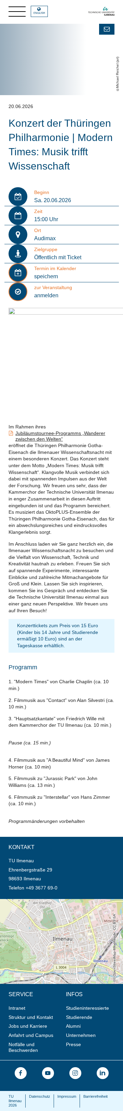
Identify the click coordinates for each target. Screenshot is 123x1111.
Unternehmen (81, 1035)
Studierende (79, 1017)
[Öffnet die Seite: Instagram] (75, 1073)
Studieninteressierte (87, 1008)
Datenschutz (39, 1096)
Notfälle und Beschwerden (23, 1047)
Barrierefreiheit (95, 1096)
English (39, 13)
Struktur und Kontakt (31, 1017)
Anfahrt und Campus (31, 1035)
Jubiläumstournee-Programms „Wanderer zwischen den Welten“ (60, 436)
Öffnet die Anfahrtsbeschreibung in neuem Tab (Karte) (58, 901)
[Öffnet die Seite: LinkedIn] (103, 1073)
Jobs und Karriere (28, 1026)
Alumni (73, 1026)
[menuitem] (35, 1008)
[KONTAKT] (106, 29)
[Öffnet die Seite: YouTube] (48, 1073)
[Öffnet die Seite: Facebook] (21, 1073)
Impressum (66, 1096)
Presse (73, 1044)
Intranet (17, 1008)
